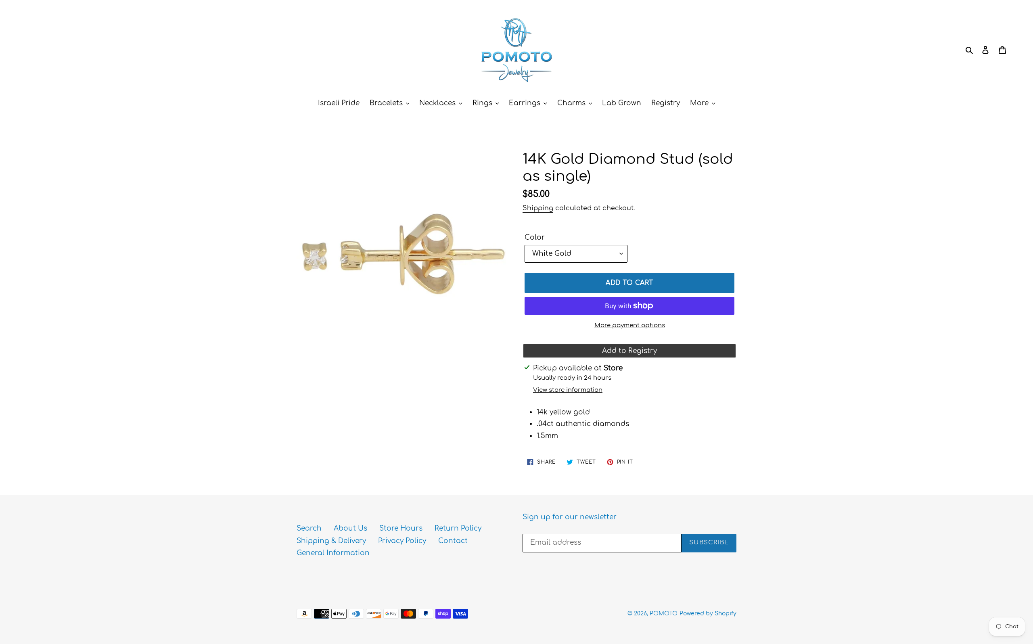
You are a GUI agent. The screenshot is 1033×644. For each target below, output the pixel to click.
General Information (333, 553)
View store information (567, 390)
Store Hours (400, 528)
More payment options (629, 325)
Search (309, 528)
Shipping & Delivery (331, 541)
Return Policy (458, 528)
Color (535, 237)
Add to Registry (629, 351)
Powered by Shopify (708, 614)
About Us (350, 528)
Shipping (538, 208)
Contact (453, 541)
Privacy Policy (402, 541)
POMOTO (664, 614)
